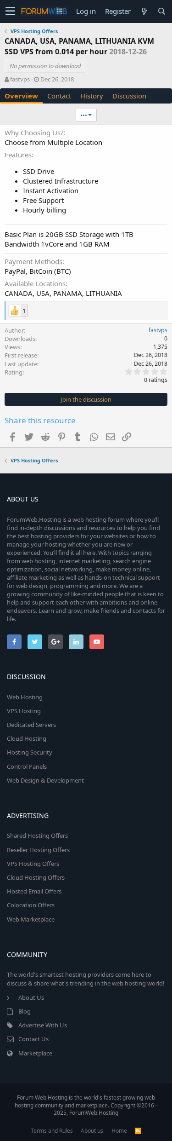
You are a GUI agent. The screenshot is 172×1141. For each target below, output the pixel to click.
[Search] (161, 11)
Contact (59, 95)
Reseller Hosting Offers (38, 850)
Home (119, 1131)
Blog (24, 1011)
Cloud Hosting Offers (36, 877)
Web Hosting (25, 697)
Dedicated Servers (31, 724)
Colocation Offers (31, 905)
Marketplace (35, 1053)
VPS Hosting (24, 711)
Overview (21, 95)
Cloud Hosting (26, 738)
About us (92, 1131)
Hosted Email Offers (34, 891)
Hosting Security (29, 752)
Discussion (129, 95)
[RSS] (138, 1130)
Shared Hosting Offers (37, 835)
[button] (10, 11)
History (91, 95)
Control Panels (27, 766)
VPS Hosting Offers (33, 863)
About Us (31, 997)
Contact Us (33, 1039)
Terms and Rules (52, 1131)
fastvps (20, 79)
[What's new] (144, 11)
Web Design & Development (45, 780)
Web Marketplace (31, 919)
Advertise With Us (42, 1025)
